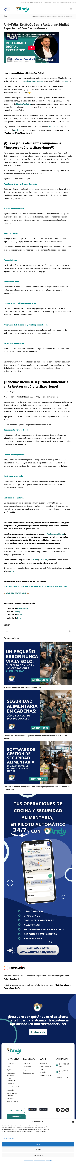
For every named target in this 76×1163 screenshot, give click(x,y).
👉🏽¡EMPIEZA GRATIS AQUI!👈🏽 (16, 593)
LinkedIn (43, 559)
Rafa (19, 618)
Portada (33, 16)
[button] (73, 1122)
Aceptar (38, 1144)
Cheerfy (66, 81)
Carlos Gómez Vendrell (34, 81)
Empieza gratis (16, 1118)
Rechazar (38, 1150)
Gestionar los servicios (8, 1139)
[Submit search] (70, 631)
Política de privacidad (39, 1160)
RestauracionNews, (55, 534)
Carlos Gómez (23, 608)
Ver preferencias (38, 1155)
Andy (19, 614)
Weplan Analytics (23, 104)
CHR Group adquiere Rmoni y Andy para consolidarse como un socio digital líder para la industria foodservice (40, 2)
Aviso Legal (49, 1160)
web (12, 571)
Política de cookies (28, 1160)
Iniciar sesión (15, 1110)
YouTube (34, 559)
